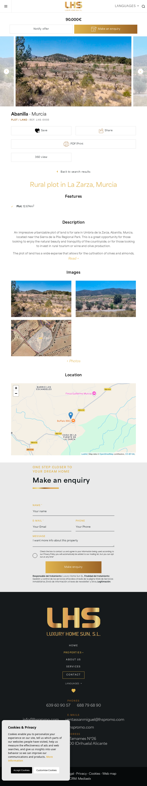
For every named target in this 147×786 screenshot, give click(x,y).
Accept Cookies (21, 770)
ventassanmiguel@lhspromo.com (94, 720)
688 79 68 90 (89, 706)
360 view (41, 157)
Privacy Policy (49, 554)
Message (39, 536)
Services (73, 667)
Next (140, 71)
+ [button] (16, 388)
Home (73, 646)
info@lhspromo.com (41, 720)
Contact (73, 675)
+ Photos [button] (73, 361)
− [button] (16, 393)
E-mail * (38, 521)
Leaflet (84, 453)
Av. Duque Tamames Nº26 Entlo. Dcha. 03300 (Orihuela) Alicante (73, 741)
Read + (73, 258)
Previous (6, 71)
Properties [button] (73, 653)
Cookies (94, 773)
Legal (70, 773)
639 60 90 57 (58, 706)
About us (73, 660)
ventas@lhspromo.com (73, 727)
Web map (109, 773)
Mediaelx (84, 779)
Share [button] (109, 130)
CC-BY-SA (129, 453)
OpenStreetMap (106, 453)
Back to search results (75, 172)
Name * (37, 505)
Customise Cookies (46, 770)
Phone (80, 521)
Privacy (81, 773)
